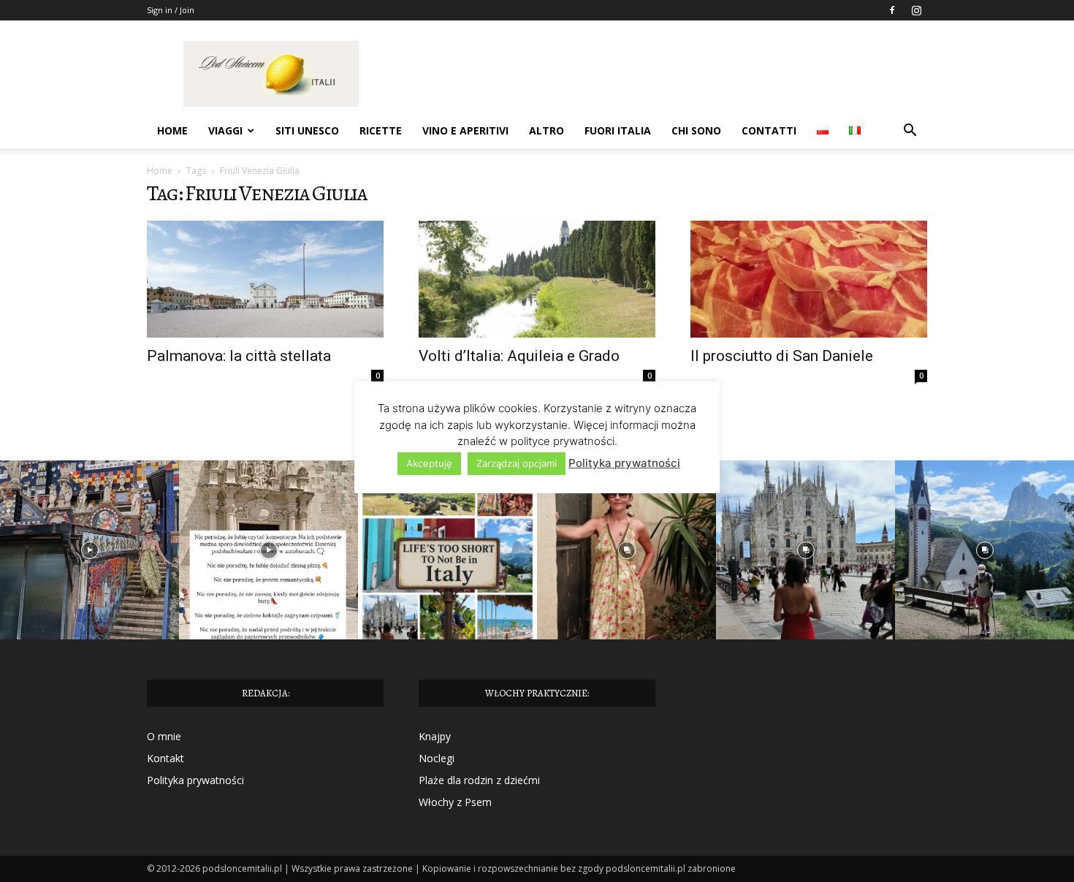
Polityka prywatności (195, 780)
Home (172, 130)
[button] (909, 132)
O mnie (164, 736)
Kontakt (165, 758)
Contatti (769, 130)
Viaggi (225, 130)
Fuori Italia (617, 130)
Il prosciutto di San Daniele (781, 356)
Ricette (380, 130)
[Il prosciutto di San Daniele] (808, 279)
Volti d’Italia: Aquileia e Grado (519, 356)
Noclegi (436, 758)
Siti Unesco (307, 130)
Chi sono (696, 130)
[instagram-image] (89, 549)
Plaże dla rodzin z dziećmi (479, 780)
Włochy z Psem (455, 802)
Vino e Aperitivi (465, 130)
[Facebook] (892, 10)
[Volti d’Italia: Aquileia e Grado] (537, 279)
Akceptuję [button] (429, 463)
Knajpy (435, 736)
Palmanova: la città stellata (239, 356)
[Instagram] (916, 10)
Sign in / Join (170, 9)
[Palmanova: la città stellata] (265, 279)
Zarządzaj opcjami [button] (516, 463)
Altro (546, 130)
